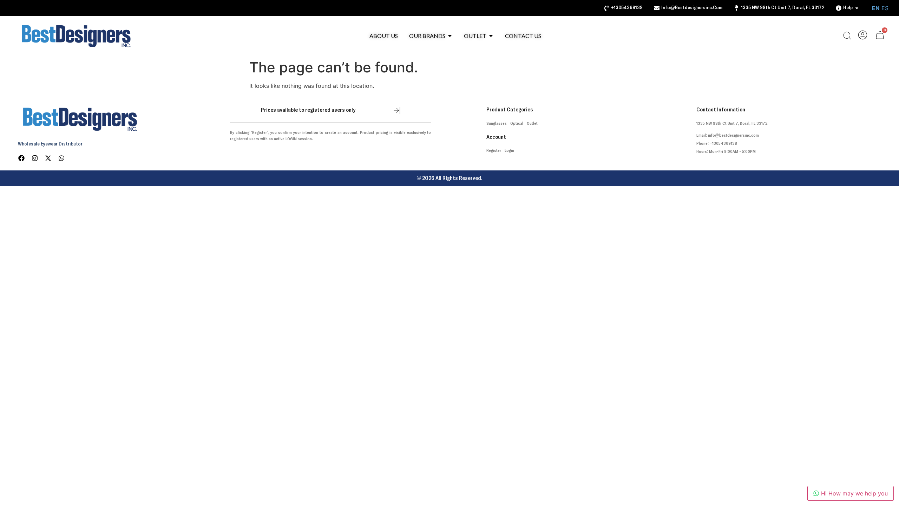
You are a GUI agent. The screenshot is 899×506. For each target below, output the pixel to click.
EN (876, 8)
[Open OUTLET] (491, 36)
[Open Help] (856, 8)
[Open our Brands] (450, 36)
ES (884, 8)
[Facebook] (21, 158)
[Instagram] (35, 158)
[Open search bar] (847, 36)
